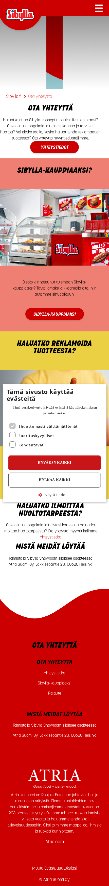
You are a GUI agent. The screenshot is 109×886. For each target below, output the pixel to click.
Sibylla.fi (14, 96)
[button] (54, 494)
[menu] (99, 8)
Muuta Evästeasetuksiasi (54, 868)
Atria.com (54, 841)
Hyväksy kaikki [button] (54, 463)
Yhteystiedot (50, 536)
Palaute (54, 693)
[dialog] (54, 443)
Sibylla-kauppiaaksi (54, 682)
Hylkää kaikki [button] (54, 480)
